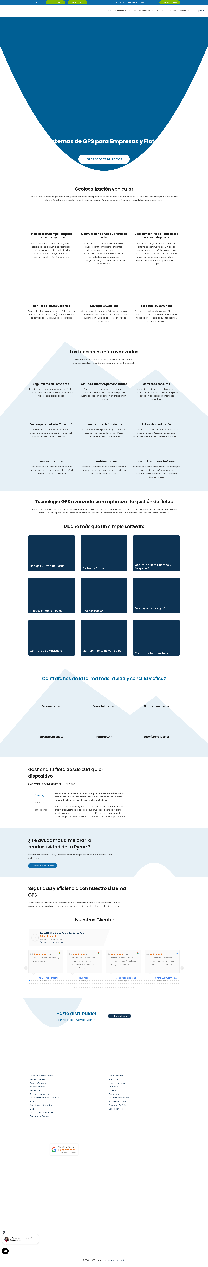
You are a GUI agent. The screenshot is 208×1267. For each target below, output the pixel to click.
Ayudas (112, 1090)
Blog (32, 1108)
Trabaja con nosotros (40, 1094)
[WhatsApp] (157, 2)
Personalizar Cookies (39, 1116)
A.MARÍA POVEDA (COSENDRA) (166, 977)
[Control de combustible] (51, 638)
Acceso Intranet (37, 1086)
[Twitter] (150, 2)
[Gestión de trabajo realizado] (104, 553)
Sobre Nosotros (116, 1075)
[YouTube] (154, 2)
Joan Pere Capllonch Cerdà (127, 977)
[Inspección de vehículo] (51, 595)
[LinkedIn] (146, 2)
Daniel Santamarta (49, 977)
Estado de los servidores (41, 1075)
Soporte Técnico (38, 1083)
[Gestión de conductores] (104, 638)
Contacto (113, 1086)
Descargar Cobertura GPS (42, 1112)
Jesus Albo (82, 977)
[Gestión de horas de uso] (156, 553)
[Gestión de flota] (104, 595)
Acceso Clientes (37, 1079)
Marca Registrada (116, 1260)
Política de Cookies (118, 1101)
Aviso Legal (114, 1094)
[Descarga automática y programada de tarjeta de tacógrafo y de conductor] (156, 595)
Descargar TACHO (117, 1105)
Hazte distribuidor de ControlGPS (45, 1097)
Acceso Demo (36, 1090)
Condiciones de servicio (41, 1105)
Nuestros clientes (117, 1083)
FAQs (32, 1101)
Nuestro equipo (116, 1079)
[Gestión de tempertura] (156, 638)
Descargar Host (116, 1108)
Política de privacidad (119, 1097)
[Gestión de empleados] (51, 553)
